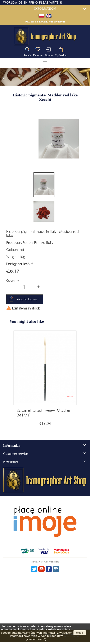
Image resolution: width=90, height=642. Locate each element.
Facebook (49, 569)
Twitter (34, 569)
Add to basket (28, 299)
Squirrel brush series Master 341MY (44, 412)
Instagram (56, 569)
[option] (45, 77)
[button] (3, 77)
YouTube (41, 569)
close (79, 632)
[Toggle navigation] (45, 63)
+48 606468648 (57, 21)
